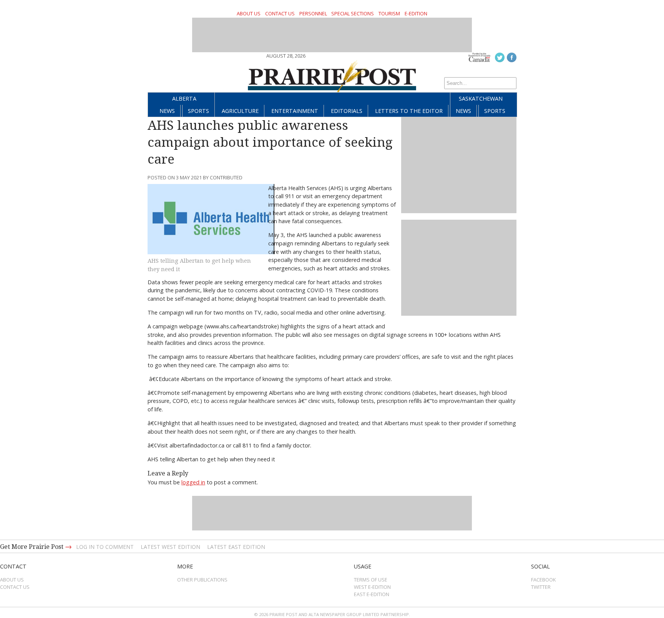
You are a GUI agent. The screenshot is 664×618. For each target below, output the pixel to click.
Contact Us (280, 13)
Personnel (313, 13)
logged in (193, 482)
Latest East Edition (236, 546)
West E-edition (372, 586)
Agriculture (240, 110)
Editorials (346, 110)
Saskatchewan (481, 98)
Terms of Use (370, 579)
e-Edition (416, 13)
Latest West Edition (170, 546)
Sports (198, 110)
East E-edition (371, 594)
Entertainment (294, 110)
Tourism (389, 13)
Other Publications (202, 579)
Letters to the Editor (409, 110)
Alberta (184, 98)
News (167, 110)
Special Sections (352, 13)
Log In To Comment (105, 546)
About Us (249, 13)
